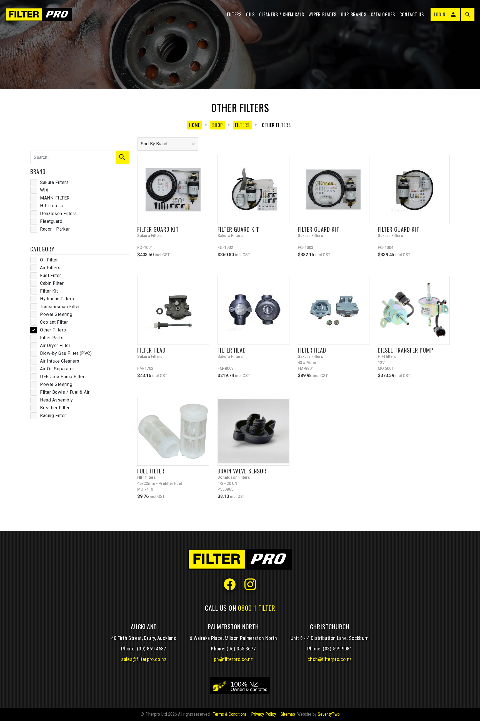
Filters (234, 14)
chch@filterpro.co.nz (330, 659)
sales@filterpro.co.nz (143, 659)
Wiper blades (322, 14)
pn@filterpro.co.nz (233, 659)
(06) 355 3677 (241, 649)
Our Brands (353, 14)
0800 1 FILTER (256, 608)
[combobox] (167, 144)
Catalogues (383, 14)
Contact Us (411, 14)
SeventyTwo (329, 714)
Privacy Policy (263, 714)
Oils (250, 14)
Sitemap (288, 714)
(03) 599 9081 (337, 649)
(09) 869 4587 (151, 649)
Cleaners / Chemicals (281, 14)
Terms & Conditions (230, 714)
